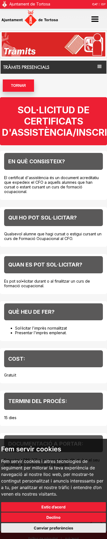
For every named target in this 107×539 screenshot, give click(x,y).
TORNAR (18, 86)
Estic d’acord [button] (53, 507)
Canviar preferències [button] (53, 528)
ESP (103, 4)
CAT (94, 4)
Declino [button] (53, 517)
